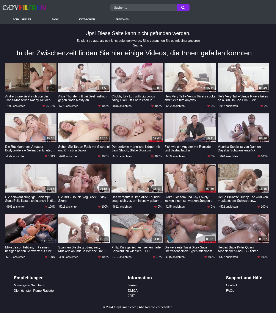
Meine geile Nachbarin (29, 285)
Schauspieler (22, 19)
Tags (55, 19)
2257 (131, 296)
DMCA (133, 290)
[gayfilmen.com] (36, 7)
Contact (231, 285)
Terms (132, 285)
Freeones (122, 19)
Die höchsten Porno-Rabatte (34, 290)
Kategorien (87, 19)
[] (183, 7)
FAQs (230, 290)
